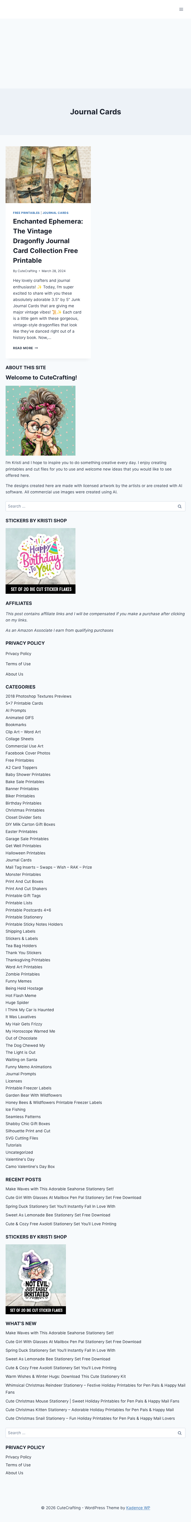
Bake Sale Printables (25, 781)
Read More (25, 348)
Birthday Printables (23, 803)
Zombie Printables (23, 974)
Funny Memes (19, 981)
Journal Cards (56, 213)
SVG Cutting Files (22, 1138)
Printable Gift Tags (23, 895)
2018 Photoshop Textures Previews (39, 696)
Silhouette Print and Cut (28, 1131)
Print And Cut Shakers (26, 888)
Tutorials (14, 1145)
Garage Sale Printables (27, 838)
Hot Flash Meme (21, 995)
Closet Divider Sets (23, 817)
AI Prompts (16, 710)
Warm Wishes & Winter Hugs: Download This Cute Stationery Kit (66, 1376)
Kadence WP (138, 1507)
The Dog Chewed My (25, 1045)
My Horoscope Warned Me (30, 1031)
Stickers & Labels (22, 938)
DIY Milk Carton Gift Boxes (30, 824)
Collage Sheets (20, 739)
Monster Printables (23, 874)
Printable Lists (19, 903)
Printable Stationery (24, 917)
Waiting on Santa (21, 1059)
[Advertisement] (95, 53)
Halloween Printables (25, 853)
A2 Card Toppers (21, 767)
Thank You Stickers (23, 952)
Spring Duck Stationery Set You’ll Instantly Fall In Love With (60, 1206)
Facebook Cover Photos (28, 753)
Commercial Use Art (24, 746)
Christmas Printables (25, 810)
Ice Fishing (15, 1109)
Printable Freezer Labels (28, 1088)
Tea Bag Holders (21, 945)
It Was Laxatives (21, 1016)
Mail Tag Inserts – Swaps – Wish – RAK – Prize (49, 867)
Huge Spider (17, 1002)
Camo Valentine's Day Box (30, 1166)
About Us (14, 674)
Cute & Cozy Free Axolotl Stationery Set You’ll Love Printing (61, 1224)
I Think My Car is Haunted (30, 1009)
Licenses (14, 1081)
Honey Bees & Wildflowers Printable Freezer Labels (54, 1102)
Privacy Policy (18, 653)
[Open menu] (181, 9)
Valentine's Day (20, 1159)
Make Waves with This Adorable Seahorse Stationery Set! (60, 1189)
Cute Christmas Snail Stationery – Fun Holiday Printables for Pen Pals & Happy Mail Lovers (90, 1418)
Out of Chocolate (21, 1038)
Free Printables (26, 213)
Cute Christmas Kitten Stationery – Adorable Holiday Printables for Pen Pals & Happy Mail (90, 1409)
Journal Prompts (21, 1074)
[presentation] (48, 174)
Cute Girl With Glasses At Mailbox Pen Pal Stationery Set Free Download (73, 1197)
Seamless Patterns (23, 1116)
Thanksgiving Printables (28, 960)
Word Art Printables (24, 967)
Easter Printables (22, 831)
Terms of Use (18, 664)
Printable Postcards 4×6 (28, 910)
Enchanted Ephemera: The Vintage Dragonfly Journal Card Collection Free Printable (48, 240)
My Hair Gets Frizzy (24, 1024)
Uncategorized (19, 1152)
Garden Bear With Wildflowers (34, 1095)
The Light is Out (20, 1052)
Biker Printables (20, 796)
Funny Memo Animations (29, 1067)
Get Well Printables (23, 845)
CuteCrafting (27, 271)
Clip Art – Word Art (23, 732)
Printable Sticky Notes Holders (34, 924)
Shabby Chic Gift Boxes (28, 1123)
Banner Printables (22, 788)
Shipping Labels (20, 931)
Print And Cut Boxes (24, 881)
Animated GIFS (20, 717)
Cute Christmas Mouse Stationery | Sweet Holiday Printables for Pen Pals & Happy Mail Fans (92, 1401)
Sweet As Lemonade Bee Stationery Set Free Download (58, 1215)
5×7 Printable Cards (24, 703)
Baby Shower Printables (28, 774)
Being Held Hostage (24, 988)
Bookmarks (16, 724)
